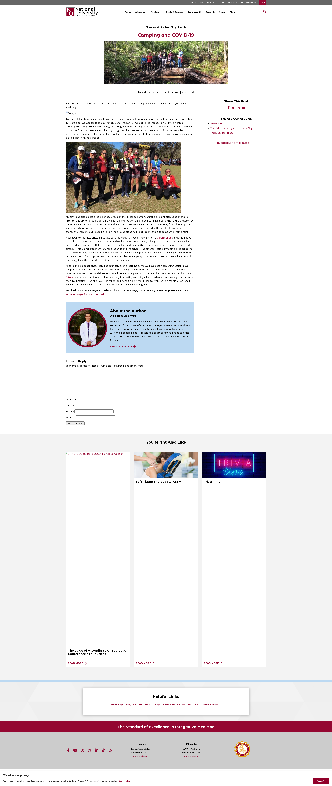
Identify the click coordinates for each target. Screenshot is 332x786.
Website (70, 417)
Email (70, 411)
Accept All (321, 781)
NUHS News (217, 123)
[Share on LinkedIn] (238, 108)
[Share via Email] (243, 108)
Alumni (233, 12)
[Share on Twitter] (233, 108)
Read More (75, 663)
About (128, 12)
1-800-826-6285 (140, 756)
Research (210, 12)
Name (70, 405)
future (69, 277)
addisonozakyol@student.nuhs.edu (85, 294)
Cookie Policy (124, 781)
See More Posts (121, 346)
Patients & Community (248, 2)
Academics (156, 12)
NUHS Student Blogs (221, 132)
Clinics (222, 12)
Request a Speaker (201, 704)
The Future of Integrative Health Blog (231, 128)
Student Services (174, 12)
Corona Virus (164, 237)
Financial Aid (172, 704)
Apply (115, 704)
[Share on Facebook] (229, 108)
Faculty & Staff (212, 2)
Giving (262, 2)
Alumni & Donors (228, 2)
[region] (166, 778)
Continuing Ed (194, 12)
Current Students (196, 2)
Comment (72, 399)
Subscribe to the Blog (233, 143)
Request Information (141, 704)
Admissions (140, 12)
